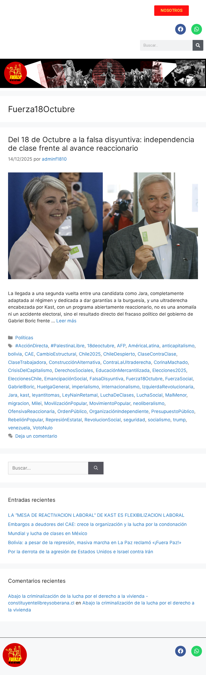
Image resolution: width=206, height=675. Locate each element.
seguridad (134, 419)
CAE (29, 354)
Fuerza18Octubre (144, 378)
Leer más (66, 320)
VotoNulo (43, 427)
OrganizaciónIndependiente (119, 411)
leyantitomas (46, 395)
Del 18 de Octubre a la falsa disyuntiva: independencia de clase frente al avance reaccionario (101, 144)
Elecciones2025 (169, 370)
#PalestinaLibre (67, 345)
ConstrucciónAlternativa (74, 362)
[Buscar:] (48, 468)
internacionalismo (120, 386)
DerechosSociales (74, 370)
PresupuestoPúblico (172, 411)
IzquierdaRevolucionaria (167, 386)
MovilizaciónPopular (65, 403)
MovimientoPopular (109, 403)
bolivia (15, 354)
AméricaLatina (143, 345)
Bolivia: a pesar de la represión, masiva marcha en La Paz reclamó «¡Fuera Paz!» (94, 542)
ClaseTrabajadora (27, 362)
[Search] (198, 45)
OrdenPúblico (72, 411)
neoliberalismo (148, 403)
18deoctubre (100, 345)
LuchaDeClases (117, 395)
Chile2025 (90, 354)
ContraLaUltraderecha (127, 362)
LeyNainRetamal (80, 395)
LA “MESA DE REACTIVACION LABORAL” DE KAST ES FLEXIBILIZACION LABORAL (96, 515)
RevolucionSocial (102, 419)
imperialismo (85, 386)
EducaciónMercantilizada (123, 370)
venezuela (19, 427)
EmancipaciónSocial (65, 378)
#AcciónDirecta (31, 345)
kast (24, 395)
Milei (37, 403)
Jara (12, 395)
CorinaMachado (171, 362)
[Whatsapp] (196, 29)
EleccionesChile (25, 378)
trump (179, 419)
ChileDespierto (119, 354)
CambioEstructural (56, 354)
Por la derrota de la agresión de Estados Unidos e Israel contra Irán (80, 551)
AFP (121, 345)
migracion (18, 403)
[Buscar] (96, 468)
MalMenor (175, 395)
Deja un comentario (36, 436)
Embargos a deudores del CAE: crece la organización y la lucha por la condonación (97, 524)
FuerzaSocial (179, 378)
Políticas (24, 337)
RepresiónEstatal (64, 419)
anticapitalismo (178, 345)
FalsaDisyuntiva (106, 378)
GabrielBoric (21, 386)
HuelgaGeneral (53, 386)
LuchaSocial (150, 395)
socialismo (159, 419)
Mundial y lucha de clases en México (47, 533)
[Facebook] (180, 29)
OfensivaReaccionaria (31, 411)
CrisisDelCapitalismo (30, 370)
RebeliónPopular (25, 419)
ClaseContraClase (157, 354)
